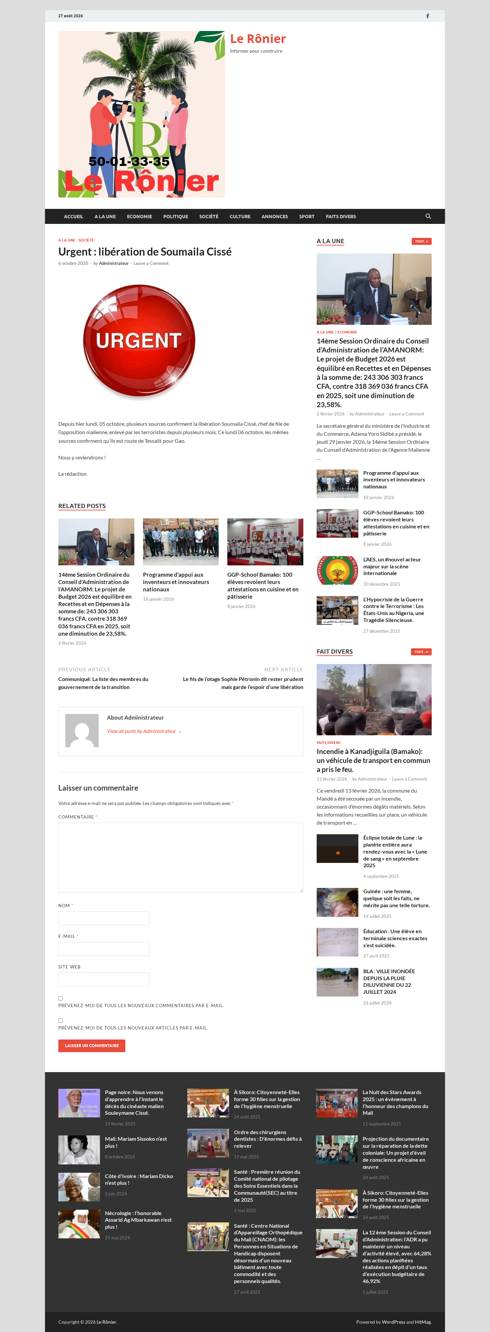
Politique (175, 216)
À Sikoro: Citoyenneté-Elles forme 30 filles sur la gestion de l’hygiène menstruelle (267, 1099)
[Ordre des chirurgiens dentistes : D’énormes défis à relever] (208, 1132)
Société (208, 216)
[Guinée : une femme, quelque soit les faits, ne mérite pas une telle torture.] (337, 892)
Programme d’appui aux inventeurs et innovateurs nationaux (176, 582)
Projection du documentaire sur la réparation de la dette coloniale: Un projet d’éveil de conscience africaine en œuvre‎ (396, 1152)
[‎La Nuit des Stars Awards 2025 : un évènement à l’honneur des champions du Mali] (337, 1092)
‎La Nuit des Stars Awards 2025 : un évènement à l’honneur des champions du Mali (395, 1102)
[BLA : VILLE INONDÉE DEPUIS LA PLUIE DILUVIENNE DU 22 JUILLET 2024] (337, 972)
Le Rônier (258, 38)
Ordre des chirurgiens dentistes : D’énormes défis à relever (268, 1139)
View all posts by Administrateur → (144, 731)
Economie (139, 216)
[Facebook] (428, 16)
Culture (240, 216)
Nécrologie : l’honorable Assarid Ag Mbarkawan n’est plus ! (138, 1220)
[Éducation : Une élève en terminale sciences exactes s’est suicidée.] (337, 932)
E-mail (68, 936)
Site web (69, 967)
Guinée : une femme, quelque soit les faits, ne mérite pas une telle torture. (396, 898)
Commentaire (78, 817)
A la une (105, 216)
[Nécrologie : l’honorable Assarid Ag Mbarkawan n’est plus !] (79, 1213)
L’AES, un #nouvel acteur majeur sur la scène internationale (392, 566)
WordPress (393, 1322)
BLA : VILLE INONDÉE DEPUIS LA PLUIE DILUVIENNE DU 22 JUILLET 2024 (389, 981)
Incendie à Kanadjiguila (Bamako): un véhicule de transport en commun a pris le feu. (373, 760)
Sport (307, 216)
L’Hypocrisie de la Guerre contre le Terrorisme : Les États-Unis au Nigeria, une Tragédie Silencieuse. (393, 609)
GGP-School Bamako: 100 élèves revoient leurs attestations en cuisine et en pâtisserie (263, 585)
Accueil (73, 216)
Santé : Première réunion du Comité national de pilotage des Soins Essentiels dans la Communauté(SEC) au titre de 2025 (267, 1185)
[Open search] (428, 216)
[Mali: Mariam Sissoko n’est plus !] (79, 1139)
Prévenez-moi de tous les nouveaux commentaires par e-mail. (141, 1005)
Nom (65, 905)
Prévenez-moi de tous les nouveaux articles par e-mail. (133, 1027)
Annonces (275, 216)
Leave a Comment (151, 263)
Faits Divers (341, 216)
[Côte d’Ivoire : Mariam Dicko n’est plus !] (79, 1176)
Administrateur (114, 263)
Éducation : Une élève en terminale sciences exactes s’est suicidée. (395, 938)
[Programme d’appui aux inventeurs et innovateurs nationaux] (181, 544)
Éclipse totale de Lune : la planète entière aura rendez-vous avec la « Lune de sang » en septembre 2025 (395, 851)
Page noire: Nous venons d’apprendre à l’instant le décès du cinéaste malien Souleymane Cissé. (134, 1102)
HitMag (423, 1322)
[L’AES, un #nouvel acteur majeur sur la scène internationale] (337, 560)
